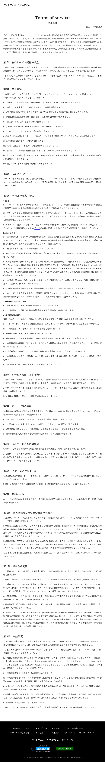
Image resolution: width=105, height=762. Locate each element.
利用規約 (55, 732)
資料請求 (39, 732)
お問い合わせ (41, 728)
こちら (37, 228)
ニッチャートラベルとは (20, 728)
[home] (17, 5)
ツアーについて (69, 732)
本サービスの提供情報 (19, 732)
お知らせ (55, 728)
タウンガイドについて (86, 732)
